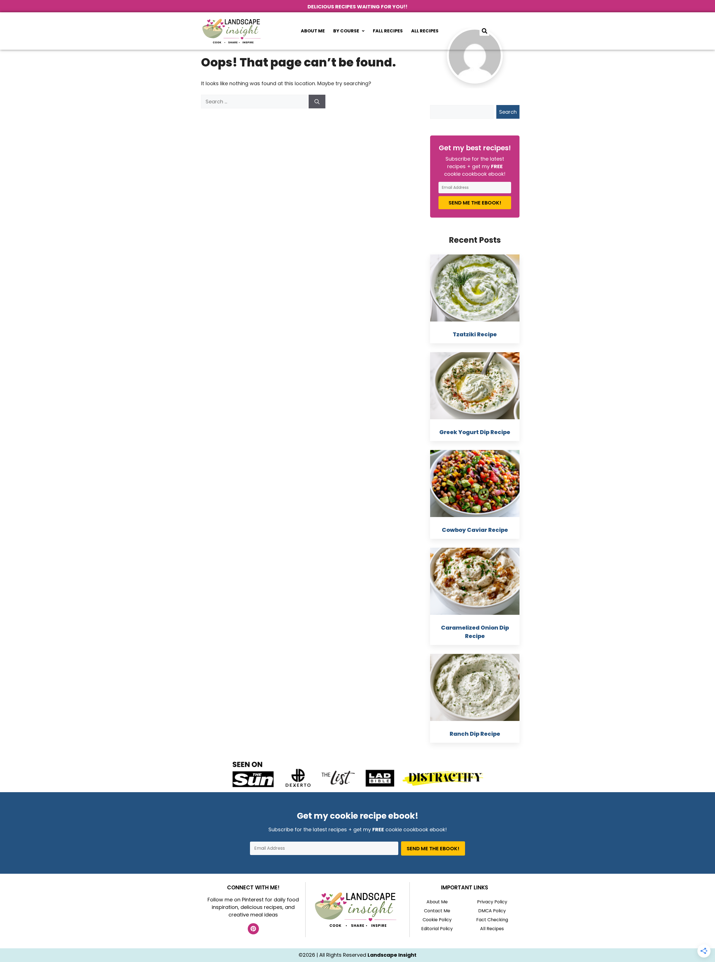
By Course (346, 31)
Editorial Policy (437, 928)
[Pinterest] (253, 928)
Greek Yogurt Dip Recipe (474, 432)
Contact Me (437, 911)
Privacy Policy (492, 902)
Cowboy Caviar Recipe (475, 530)
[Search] (317, 101)
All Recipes (424, 31)
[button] (349, 31)
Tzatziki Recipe (475, 334)
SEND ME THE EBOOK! (475, 202)
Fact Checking (492, 919)
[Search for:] (255, 101)
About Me (313, 31)
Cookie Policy (437, 919)
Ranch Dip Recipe (475, 734)
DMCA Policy (492, 911)
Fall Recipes (388, 31)
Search (508, 111)
